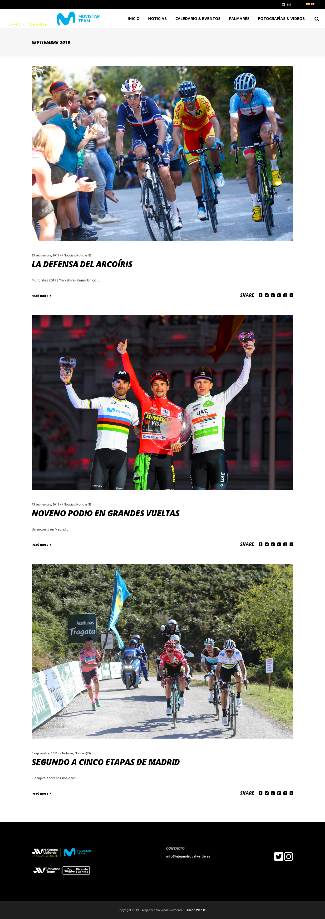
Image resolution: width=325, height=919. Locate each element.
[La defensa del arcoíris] (162, 153)
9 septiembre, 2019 (45, 753)
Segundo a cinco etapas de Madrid (106, 761)
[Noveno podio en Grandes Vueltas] (162, 402)
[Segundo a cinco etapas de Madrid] (162, 651)
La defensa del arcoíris (82, 264)
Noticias (69, 255)
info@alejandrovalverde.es (188, 856)
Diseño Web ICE (196, 910)
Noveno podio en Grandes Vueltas (105, 513)
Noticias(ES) (84, 255)
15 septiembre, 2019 (45, 504)
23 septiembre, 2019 (45, 255)
